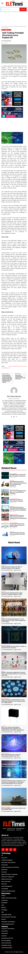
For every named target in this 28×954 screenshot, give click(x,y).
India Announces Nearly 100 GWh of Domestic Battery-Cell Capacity (11, 567)
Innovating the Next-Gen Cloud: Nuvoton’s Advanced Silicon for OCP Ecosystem (17, 525)
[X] (16, 416)
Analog (2, 617)
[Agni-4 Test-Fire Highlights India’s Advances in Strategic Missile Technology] (5, 492)
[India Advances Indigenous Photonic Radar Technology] (5, 500)
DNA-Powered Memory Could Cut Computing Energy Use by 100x (11, 755)
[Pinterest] (10, 849)
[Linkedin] (14, 416)
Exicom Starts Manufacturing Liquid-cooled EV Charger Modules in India (12, 593)
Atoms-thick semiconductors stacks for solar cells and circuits (20, 377)
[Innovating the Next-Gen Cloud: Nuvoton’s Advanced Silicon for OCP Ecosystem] (5, 525)
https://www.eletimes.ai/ (14, 398)
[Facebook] (11, 416)
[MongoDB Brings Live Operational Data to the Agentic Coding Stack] (5, 475)
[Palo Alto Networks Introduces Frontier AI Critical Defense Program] (14, 635)
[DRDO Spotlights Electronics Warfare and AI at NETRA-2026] (14, 796)
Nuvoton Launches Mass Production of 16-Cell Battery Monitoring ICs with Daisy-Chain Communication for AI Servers (13, 782)
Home (2, 26)
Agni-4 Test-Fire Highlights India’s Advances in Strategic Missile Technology (18, 492)
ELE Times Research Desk (7, 570)
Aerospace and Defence (14, 489)
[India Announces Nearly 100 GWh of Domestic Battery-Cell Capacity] (14, 555)
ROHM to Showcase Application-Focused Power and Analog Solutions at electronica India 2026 (13, 674)
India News (10, 26)
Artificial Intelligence (13, 473)
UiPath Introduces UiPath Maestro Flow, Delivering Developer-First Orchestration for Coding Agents (13, 701)
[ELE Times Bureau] (14, 390)
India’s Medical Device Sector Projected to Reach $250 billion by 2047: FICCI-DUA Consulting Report (18, 509)
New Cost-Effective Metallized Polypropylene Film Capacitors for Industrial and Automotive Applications (12, 729)
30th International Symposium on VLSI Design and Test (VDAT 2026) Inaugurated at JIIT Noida (13, 620)
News (6, 26)
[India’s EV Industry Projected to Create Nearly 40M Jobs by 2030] (5, 533)
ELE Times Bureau (6, 40)
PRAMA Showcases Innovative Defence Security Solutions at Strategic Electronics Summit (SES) (18, 517)
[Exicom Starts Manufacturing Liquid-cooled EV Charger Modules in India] (14, 581)
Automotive (12, 480)
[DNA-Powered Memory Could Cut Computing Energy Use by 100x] (14, 743)
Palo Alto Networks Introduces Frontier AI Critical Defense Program (13, 647)
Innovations (9, 29)
